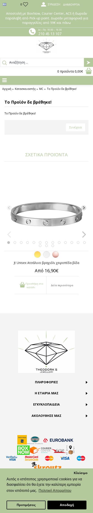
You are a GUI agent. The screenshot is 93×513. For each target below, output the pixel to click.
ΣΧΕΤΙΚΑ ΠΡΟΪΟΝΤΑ (46, 155)
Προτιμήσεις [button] (26, 505)
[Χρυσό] (37, 257)
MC (41, 89)
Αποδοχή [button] (67, 505)
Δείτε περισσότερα (62, 285)
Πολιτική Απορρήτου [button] (55, 491)
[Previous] (9, 207)
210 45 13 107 (49, 33)
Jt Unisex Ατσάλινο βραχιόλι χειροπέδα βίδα (46, 263)
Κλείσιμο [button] (81, 473)
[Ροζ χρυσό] (55, 257)
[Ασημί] (46, 257)
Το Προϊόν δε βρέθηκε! (62, 89)
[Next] (83, 207)
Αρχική (6, 89)
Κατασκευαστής (25, 89)
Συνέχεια (75, 127)
